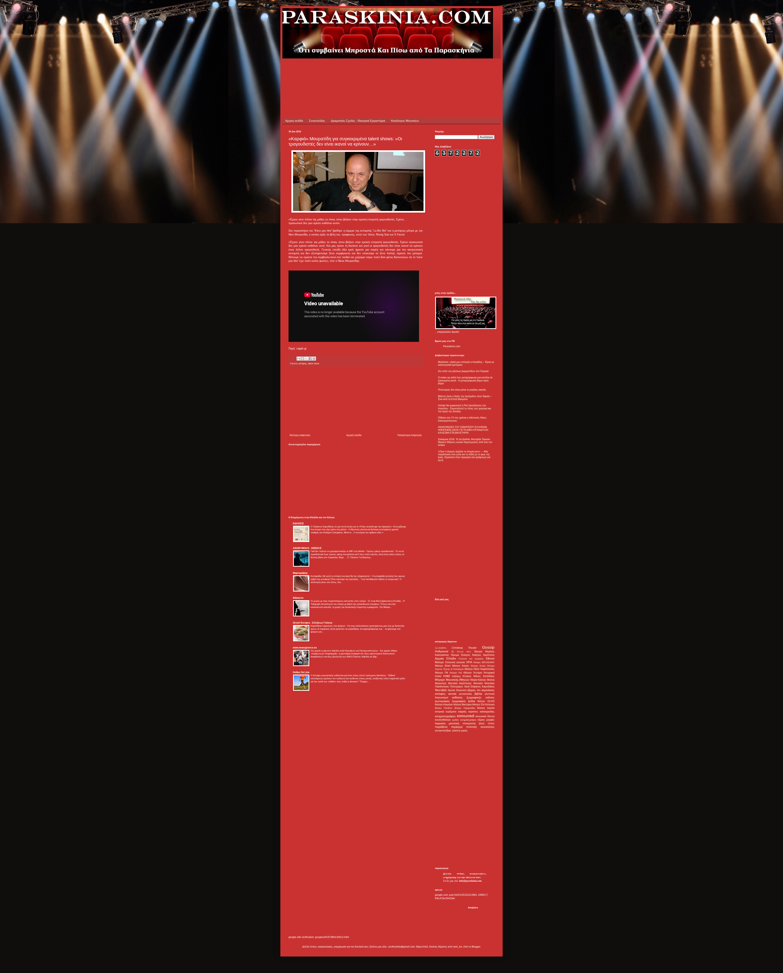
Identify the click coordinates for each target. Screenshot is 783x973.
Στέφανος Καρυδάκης (482, 686)
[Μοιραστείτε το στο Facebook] (310, 359)
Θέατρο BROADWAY (483, 662)
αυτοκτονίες (465, 693)
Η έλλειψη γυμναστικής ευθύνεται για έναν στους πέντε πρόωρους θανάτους (348, 675)
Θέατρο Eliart (442, 665)
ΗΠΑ (469, 662)
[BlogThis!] (302, 359)
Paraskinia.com (451, 346)
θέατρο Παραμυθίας (465, 708)
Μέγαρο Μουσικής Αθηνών (452, 679)
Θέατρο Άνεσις (460, 665)
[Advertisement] (363, 68)
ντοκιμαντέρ (469, 723)
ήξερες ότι (473, 690)
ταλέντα (456, 730)
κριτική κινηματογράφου (464, 720)
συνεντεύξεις (443, 730)
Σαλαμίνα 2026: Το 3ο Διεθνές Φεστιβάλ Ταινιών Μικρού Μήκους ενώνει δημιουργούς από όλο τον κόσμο (465, 442)
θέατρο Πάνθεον (443, 708)
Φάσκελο (298, 597)
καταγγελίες (487, 711)
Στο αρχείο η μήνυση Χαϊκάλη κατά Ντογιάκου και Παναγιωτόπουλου (344, 650)
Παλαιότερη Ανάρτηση (409, 435)
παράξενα (441, 726)
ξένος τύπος (486, 723)
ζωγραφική (459, 701)
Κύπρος (467, 676)
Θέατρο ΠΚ (441, 672)
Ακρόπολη (488, 655)
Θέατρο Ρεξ (456, 672)
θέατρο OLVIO (485, 701)
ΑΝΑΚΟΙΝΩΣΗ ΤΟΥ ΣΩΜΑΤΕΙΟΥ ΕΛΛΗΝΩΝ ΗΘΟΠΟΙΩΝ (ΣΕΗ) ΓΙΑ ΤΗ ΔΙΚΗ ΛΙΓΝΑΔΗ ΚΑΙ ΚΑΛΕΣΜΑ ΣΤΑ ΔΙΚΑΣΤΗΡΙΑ (463, 430)
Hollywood (441, 651)
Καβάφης (456, 676)
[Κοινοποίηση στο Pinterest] (314, 359)
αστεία (452, 693)
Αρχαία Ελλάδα (445, 658)
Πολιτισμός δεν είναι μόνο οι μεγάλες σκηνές (462, 389)
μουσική (454, 723)
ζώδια (471, 701)
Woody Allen (464, 652)
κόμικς (481, 719)
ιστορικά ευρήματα (445, 711)
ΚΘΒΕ (446, 676)
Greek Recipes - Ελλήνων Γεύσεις (312, 622)
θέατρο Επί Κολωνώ (483, 704)
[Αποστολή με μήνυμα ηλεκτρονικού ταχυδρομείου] (298, 359)
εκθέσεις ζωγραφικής (467, 697)
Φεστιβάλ (441, 690)
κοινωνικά (465, 716)
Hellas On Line (301, 672)
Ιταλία (438, 676)
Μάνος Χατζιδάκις (483, 676)
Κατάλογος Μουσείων (405, 120)
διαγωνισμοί (441, 697)
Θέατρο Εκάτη (478, 666)
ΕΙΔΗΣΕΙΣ (298, 523)
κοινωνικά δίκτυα (485, 716)
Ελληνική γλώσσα (455, 662)
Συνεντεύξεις (317, 120)
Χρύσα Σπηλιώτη (457, 690)
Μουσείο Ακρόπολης (460, 683)
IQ (452, 651)
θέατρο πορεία (485, 708)
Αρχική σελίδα (294, 120)
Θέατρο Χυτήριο (472, 672)
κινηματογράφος (445, 716)
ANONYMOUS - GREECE (307, 548)
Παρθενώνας (442, 686)
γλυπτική (489, 693)
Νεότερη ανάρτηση (300, 435)
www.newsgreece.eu (305, 647)
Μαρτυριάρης (300, 573)
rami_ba (457, 946)
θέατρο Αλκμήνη (444, 704)
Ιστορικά (489, 672)
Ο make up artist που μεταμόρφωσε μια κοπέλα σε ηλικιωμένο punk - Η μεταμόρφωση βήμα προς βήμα (465, 380)
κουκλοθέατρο (443, 719)
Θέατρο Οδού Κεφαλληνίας (479, 669)
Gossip (488, 647)
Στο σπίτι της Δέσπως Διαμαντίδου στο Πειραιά (463, 371)
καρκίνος (473, 711)
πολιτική (471, 726)
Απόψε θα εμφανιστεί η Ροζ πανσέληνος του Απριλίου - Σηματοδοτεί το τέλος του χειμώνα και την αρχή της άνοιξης (464, 408)
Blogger (476, 946)
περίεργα (456, 726)
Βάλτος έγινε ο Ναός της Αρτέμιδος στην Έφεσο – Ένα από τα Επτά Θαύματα (465, 398)
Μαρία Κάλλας (478, 679)
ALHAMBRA (440, 648)
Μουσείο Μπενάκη (484, 683)
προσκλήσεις (487, 727)
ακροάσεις (487, 690)
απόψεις (303, 363)
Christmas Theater (464, 647)
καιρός (462, 711)
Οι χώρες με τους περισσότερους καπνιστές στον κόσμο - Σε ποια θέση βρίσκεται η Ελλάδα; (356, 601)
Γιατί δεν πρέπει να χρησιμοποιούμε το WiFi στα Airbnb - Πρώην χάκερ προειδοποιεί (352, 551)
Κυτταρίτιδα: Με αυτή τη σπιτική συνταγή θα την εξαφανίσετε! (340, 576)
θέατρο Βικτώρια (462, 704)
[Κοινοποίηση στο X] (306, 359)
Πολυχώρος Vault (460, 686)
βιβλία (478, 693)
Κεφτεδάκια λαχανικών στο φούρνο (328, 626)
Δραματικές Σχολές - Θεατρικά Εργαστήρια (358, 120)
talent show (313, 363)
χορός (464, 730)
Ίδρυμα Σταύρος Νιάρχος (466, 655)
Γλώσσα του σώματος (470, 658)
